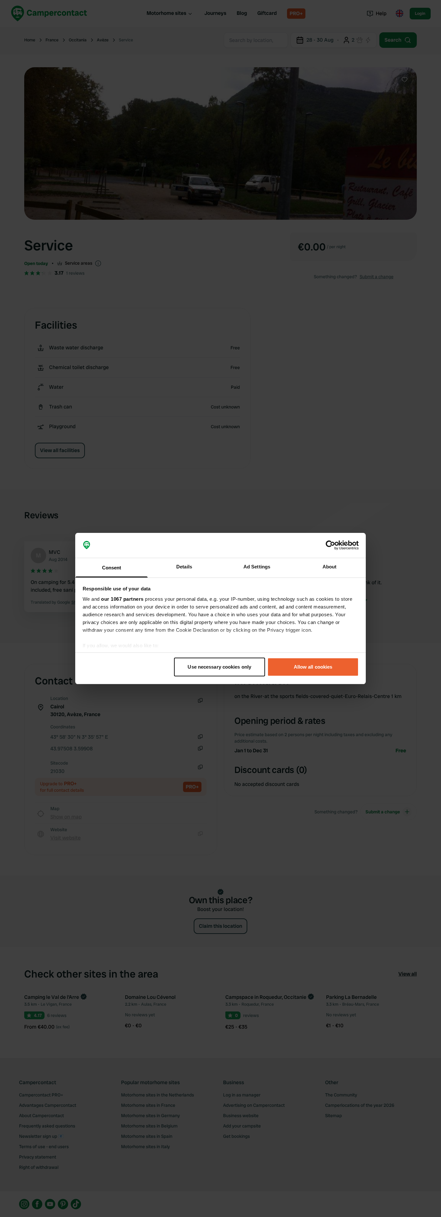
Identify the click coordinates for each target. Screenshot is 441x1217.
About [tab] (330, 566)
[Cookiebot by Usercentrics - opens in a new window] (330, 545)
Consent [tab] (111, 567)
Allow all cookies (313, 667)
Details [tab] (184, 566)
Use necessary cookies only (219, 667)
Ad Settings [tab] (256, 566)
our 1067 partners (122, 599)
